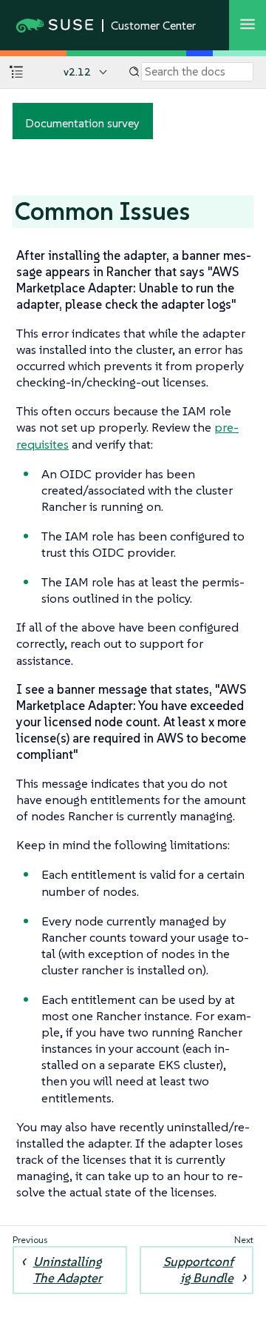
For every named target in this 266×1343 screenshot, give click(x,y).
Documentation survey (82, 122)
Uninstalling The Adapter (67, 1269)
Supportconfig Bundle (198, 1269)
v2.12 (77, 71)
